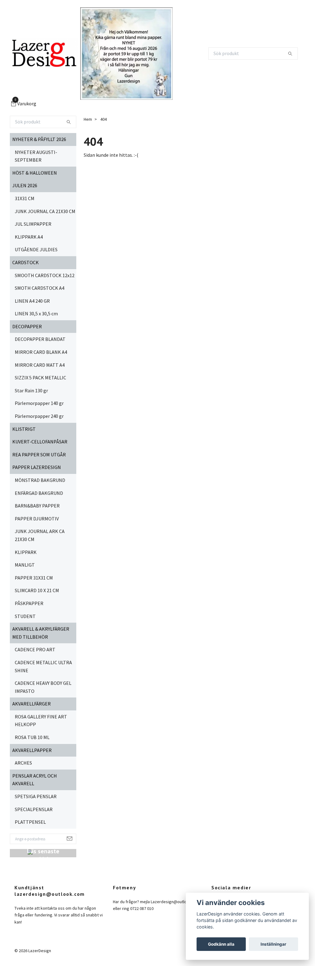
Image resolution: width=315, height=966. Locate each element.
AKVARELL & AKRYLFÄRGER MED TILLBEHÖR (40, 633)
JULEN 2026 (24, 185)
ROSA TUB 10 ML (32, 737)
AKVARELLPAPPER (32, 750)
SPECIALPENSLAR (34, 809)
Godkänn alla (221, 944)
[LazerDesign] (44, 53)
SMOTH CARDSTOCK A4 (39, 288)
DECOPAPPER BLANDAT (40, 339)
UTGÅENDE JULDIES (36, 249)
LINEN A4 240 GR (32, 301)
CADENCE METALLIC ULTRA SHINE (43, 666)
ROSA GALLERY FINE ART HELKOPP (41, 720)
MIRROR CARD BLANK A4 (41, 352)
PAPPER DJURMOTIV (37, 518)
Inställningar (273, 944)
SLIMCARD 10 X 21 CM (37, 590)
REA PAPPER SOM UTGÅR (39, 454)
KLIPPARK (26, 552)
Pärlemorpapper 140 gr (39, 403)
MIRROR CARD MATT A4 (40, 365)
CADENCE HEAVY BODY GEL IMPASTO (43, 687)
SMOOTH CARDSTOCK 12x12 (44, 275)
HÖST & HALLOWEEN (34, 173)
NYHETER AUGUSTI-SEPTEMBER (36, 156)
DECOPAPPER (27, 326)
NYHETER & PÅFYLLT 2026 (39, 139)
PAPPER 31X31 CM (34, 578)
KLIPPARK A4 (29, 237)
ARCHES (23, 763)
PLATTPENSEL (30, 822)
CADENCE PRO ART (35, 649)
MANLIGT (25, 565)
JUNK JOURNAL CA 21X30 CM (45, 211)
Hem (88, 119)
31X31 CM (24, 198)
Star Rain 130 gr (31, 390)
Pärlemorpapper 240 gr (39, 416)
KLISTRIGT (24, 429)
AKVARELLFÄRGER (31, 704)
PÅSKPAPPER (29, 603)
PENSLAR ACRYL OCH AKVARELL (34, 780)
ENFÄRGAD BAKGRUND (39, 493)
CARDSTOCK (25, 262)
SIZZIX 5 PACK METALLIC (40, 377)
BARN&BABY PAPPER (37, 506)
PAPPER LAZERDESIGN (36, 467)
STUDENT (25, 616)
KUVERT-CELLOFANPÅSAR (39, 442)
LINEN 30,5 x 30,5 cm (36, 313)
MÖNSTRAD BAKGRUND (40, 480)
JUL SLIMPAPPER (33, 224)
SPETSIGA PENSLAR (36, 796)
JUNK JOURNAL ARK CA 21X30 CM (40, 535)
